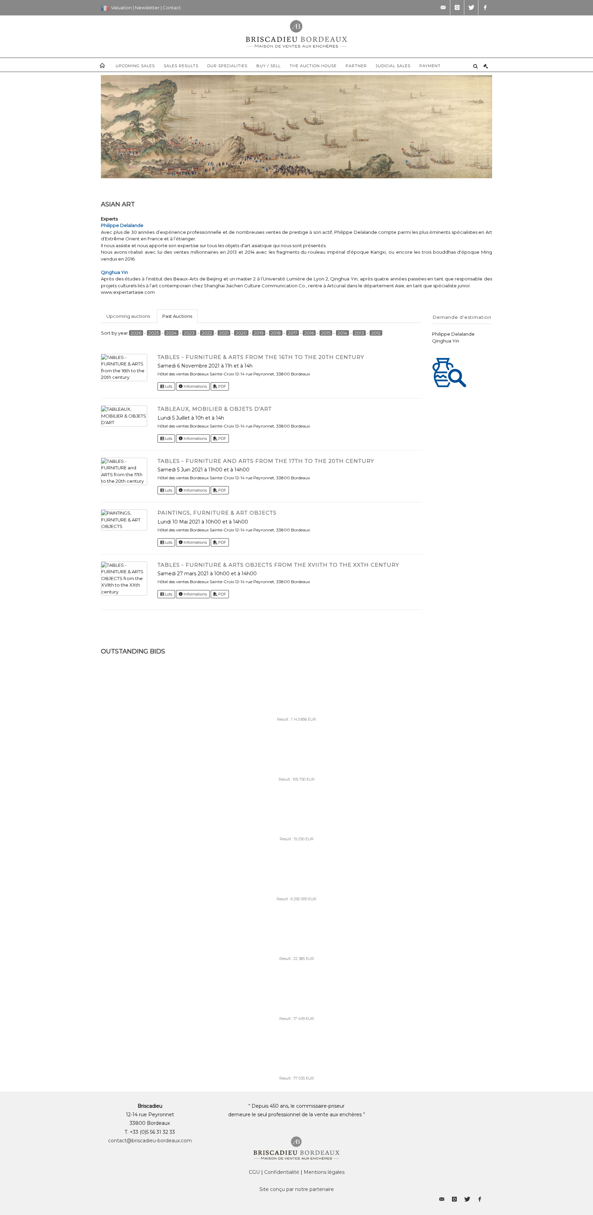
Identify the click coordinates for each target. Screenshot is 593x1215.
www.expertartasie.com (128, 292)
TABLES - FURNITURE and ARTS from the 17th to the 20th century (266, 461)
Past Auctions (177, 316)
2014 (342, 333)
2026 (136, 333)
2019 (259, 333)
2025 (154, 333)
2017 (292, 333)
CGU (254, 1172)
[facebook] (485, 7)
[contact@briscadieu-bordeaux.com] (443, 7)
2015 (325, 333)
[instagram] (457, 7)
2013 (359, 333)
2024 (171, 333)
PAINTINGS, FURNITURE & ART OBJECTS (217, 512)
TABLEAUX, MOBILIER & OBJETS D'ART (215, 409)
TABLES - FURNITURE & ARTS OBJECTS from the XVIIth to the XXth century (278, 565)
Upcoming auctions (128, 316)
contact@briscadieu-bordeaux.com (150, 1141)
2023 (189, 333)
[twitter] (471, 7)
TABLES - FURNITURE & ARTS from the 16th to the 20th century (261, 357)
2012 (376, 333)
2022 (207, 333)
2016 (309, 333)
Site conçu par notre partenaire (296, 1189)
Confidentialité (281, 1172)
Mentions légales (324, 1172)
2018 (276, 333)
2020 (241, 333)
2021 (224, 333)
